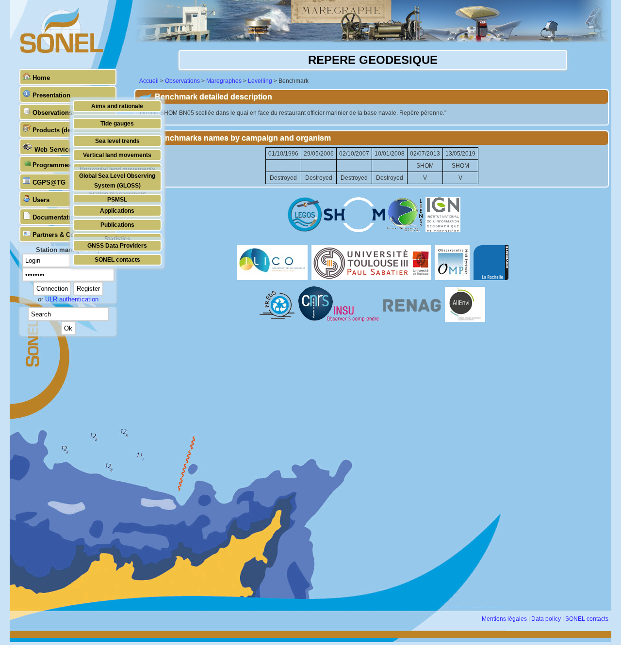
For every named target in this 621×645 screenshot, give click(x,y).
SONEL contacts (117, 259)
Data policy (546, 618)
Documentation (55, 217)
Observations (52, 112)
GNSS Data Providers (117, 245)
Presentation (51, 95)
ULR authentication (71, 299)
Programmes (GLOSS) (66, 165)
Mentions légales (504, 618)
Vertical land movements (117, 155)
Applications (117, 210)
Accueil (149, 81)
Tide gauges (117, 123)
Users (41, 200)
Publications (117, 224)
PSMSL (117, 199)
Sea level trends (117, 141)
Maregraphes (224, 81)
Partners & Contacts (62, 234)
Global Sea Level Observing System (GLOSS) (117, 181)
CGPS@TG (49, 182)
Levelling (260, 81)
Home (41, 77)
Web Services (54, 149)
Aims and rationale (117, 106)
